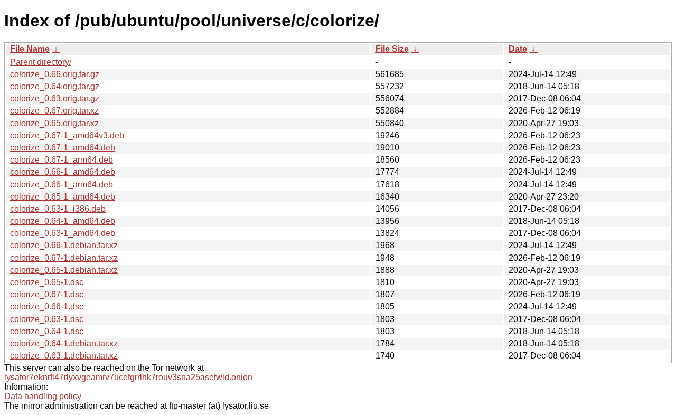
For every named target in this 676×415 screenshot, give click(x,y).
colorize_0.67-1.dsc (46, 294)
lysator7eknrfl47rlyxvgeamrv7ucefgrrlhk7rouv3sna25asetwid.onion (128, 377)
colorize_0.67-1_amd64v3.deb (67, 135)
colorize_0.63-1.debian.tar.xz (64, 355)
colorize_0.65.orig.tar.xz (54, 123)
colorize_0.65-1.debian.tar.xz (64, 270)
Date (518, 48)
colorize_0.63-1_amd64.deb (62, 233)
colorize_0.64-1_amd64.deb (62, 220)
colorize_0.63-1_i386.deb (58, 208)
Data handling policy (42, 396)
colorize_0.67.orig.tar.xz (54, 110)
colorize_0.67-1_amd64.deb (62, 147)
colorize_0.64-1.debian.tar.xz (64, 343)
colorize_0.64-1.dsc (46, 331)
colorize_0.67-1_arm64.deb (61, 159)
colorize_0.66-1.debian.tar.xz (64, 245)
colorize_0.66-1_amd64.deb (62, 171)
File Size (392, 48)
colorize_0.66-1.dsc (46, 306)
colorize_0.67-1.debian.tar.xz (64, 257)
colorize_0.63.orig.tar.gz (54, 98)
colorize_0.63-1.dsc (46, 319)
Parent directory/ (40, 62)
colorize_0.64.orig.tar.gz (54, 86)
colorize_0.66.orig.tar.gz (54, 74)
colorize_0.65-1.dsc (46, 282)
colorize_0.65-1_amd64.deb (62, 196)
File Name (30, 48)
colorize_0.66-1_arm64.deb (61, 184)
